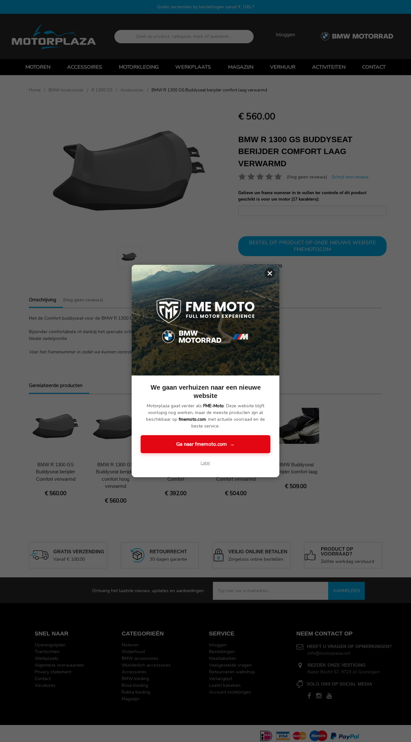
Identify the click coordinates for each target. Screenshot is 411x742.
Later (205, 463)
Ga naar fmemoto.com (205, 444)
